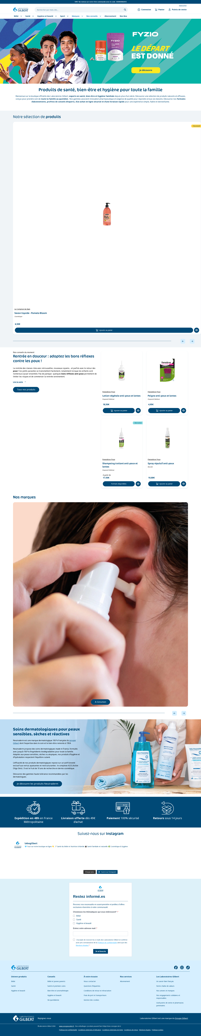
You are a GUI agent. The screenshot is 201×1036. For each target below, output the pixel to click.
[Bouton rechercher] (125, 9)
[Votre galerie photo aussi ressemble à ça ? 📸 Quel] (86, 860)
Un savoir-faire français (165, 981)
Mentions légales (145, 1030)
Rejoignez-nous (44, 1018)
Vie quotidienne (53, 1000)
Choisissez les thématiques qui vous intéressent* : (95, 912)
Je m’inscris (100, 951)
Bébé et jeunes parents (56, 981)
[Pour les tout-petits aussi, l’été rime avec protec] (174, 860)
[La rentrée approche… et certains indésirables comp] (56, 860)
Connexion (146, 9)
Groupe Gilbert (181, 1018)
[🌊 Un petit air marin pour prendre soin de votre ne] (115, 860)
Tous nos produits (26, 389)
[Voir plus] (100, 51)
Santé (13, 986)
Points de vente (179, 9)
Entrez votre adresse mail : (84, 928)
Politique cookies (157, 1030)
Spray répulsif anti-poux (161, 463)
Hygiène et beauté (18, 991)
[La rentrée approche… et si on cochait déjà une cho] (144, 860)
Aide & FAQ (183, 6)
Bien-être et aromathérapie (57, 991)
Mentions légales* (82, 945)
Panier (161, 9)
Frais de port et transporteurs (95, 995)
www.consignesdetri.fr (66, 1026)
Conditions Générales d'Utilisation (89, 1030)
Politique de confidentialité (107, 943)
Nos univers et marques (165, 991)
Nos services (126, 976)
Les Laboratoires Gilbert (167, 976)
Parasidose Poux (108, 392)
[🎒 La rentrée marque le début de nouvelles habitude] (27, 860)
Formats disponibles (118, 484)
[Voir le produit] (107, 214)
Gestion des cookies (91, 1000)
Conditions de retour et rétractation (97, 991)
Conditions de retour (131, 1030)
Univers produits (19, 976)
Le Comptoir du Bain (22, 309)
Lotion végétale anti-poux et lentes (121, 395)
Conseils (51, 976)
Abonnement (125, 981)
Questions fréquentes (92, 986)
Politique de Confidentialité (68, 1030)
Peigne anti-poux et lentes (162, 395)
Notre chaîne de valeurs (165, 986)
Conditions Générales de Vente (112, 1030)
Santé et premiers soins (56, 986)
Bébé (13, 981)
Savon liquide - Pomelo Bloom (30, 313)
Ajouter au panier (105, 330)
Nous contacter (90, 981)
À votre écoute (91, 976)
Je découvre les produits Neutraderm (37, 783)
